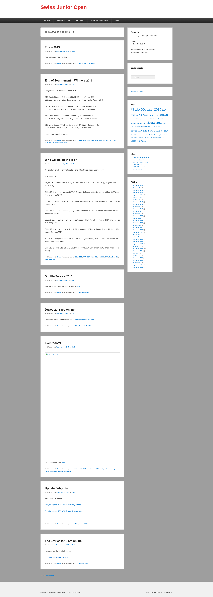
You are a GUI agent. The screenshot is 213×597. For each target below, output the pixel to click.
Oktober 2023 (137, 206)
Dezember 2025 (138, 185)
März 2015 (136, 253)
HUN (100, 140)
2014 (151, 109)
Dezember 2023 (138, 202)
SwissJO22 (134, 137)
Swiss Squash (137, 164)
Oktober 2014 (137, 262)
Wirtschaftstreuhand (64, 471)
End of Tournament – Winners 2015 (68, 80)
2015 (76, 63)
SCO (111, 140)
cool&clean (91, 469)
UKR (46, 259)
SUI (115, 140)
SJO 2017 (164, 131)
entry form (141, 119)
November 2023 (138, 204)
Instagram (142, 72)
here (72, 57)
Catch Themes (168, 592)
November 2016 (138, 241)
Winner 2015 (62, 143)
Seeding (112, 257)
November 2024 (138, 192)
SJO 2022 (133, 135)
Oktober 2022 (137, 213)
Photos (136, 127)
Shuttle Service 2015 (58, 276)
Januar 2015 (136, 255)
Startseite (47, 20)
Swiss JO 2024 (143, 137)
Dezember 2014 (138, 258)
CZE (84, 140)
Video (133, 141)
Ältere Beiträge (47, 575)
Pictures (92, 63)
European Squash (138, 160)
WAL (50, 143)
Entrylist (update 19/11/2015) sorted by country (63, 505)
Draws (81, 326)
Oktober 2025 (137, 188)
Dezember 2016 (138, 239)
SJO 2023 (141, 135)
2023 (146, 115)
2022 (141, 115)
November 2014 (138, 260)
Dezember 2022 (138, 209)
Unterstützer (156, 137)
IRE (104, 140)
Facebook (133, 72)
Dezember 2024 (138, 190)
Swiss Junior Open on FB (141, 157)
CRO (80, 140)
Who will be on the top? (61, 160)
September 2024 (138, 195)
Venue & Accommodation (99, 20)
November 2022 (138, 211)
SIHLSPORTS (137, 169)
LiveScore (153, 122)
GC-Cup (98, 469)
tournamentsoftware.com (84, 320)
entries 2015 (83, 524)
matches (163, 123)
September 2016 (138, 244)
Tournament (80, 20)
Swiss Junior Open (63, 7)
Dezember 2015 (138, 248)
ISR (99, 257)
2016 (164, 110)
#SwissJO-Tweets (137, 91)
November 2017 (138, 230)
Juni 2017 (136, 234)
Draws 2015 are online (60, 309)
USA (46, 143)
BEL (80, 257)
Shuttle (156, 127)
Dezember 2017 (138, 227)
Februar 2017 (137, 237)
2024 (151, 115)
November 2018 (138, 223)
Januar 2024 (136, 199)
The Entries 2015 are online (63, 541)
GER (96, 140)
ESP (88, 140)
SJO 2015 (87, 326)
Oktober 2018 (137, 225)
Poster (47, 471)
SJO (73, 51)
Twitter (138, 72)
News (59, 63)
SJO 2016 (154, 130)
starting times (159, 135)
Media (117, 20)
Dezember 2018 (138, 220)
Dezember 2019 (138, 216)
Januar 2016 (136, 246)
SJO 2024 (150, 134)
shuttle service (84, 292)
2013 (146, 110)
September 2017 (138, 232)
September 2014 (138, 265)
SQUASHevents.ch (139, 167)
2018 (136, 115)
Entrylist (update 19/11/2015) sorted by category (63, 511)
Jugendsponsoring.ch (109, 469)
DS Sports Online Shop (140, 162)
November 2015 (138, 251)
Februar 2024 (137, 197)
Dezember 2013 (138, 267)
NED (107, 140)
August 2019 (137, 218)
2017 (133, 115)
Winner (55, 143)
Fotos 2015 (52, 47)
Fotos (81, 63)
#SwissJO (78, 469)
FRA (92, 140)
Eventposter (53, 343)
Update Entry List (57, 488)
